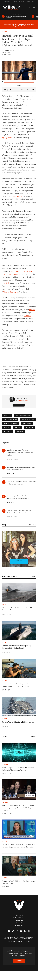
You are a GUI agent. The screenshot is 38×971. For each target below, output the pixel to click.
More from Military (10, 576)
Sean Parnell (7, 432)
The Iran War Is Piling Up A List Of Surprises (18, 722)
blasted (32, 310)
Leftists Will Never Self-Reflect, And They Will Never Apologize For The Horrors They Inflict (18, 845)
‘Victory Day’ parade (11, 292)
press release (17, 196)
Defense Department (28, 419)
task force (20, 432)
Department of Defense (10, 423)
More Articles (18, 405)
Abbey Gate (7, 415)
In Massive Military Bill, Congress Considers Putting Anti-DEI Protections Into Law (18, 685)
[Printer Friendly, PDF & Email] (33, 89)
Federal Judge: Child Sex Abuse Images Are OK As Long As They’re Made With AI (19, 769)
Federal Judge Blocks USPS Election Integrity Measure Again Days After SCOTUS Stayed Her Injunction (19, 807)
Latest (4, 736)
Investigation (27, 423)
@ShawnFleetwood (23, 400)
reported (5, 283)
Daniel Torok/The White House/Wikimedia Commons (19, 82)
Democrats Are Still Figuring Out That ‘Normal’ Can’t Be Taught (19, 882)
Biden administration (10, 419)
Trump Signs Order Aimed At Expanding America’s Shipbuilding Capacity (16, 647)
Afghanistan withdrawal (23, 415)
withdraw (27, 315)
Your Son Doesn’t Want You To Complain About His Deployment (17, 608)
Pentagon (17, 427)
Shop (4, 524)
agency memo (7, 137)
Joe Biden (7, 427)
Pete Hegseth (29, 427)
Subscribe (19, 961)
